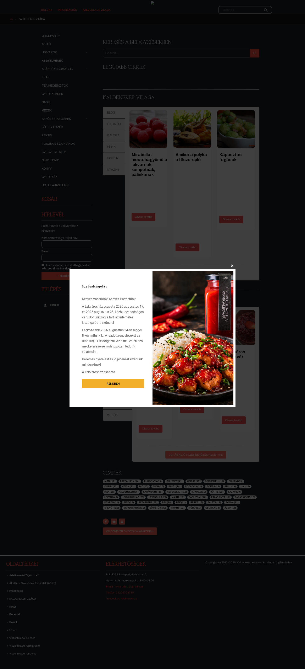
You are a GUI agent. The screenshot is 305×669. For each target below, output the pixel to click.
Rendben (113, 383)
